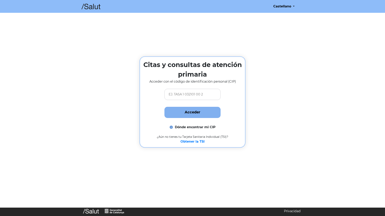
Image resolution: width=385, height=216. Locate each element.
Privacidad (292, 211)
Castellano (282, 6)
